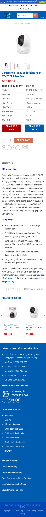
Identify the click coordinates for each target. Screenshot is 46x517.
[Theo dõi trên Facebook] (4, 400)
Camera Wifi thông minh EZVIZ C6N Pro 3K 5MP (34, 327)
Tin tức (35, 5)
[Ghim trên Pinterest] (23, 147)
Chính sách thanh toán (14, 433)
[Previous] (6, 44)
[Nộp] (35, 15)
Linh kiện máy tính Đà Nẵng (14, 484)
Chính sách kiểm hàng (14, 446)
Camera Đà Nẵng (9, 466)
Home (16, 23)
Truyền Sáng (8, 281)
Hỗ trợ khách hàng (31, 505)
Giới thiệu (14, 5)
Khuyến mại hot (25, 9)
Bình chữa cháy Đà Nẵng (12, 490)
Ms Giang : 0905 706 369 (16, 371)
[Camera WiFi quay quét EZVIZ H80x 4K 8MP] (12, 312)
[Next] (40, 44)
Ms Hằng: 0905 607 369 (15, 375)
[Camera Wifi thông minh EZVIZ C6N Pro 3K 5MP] (34, 312)
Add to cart (24, 140)
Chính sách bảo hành (14, 429)
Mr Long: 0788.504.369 (15, 380)
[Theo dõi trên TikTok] (9, 400)
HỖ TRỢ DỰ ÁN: (19, 391)
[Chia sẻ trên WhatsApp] (4, 147)
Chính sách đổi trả (13, 438)
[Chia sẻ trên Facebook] (9, 147)
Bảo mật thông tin (12, 424)
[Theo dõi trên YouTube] (18, 400)
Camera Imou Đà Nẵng (12, 472)
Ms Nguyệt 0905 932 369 (16, 362)
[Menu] (42, 15)
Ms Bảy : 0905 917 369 (15, 366)
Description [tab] (7, 163)
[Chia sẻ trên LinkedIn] (27, 147)
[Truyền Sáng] (8, 15)
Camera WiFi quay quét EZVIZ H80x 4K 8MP (11, 327)
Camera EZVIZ (26, 23)
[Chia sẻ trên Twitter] (13, 147)
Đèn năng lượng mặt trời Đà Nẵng (17, 478)
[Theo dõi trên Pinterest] (13, 400)
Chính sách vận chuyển (15, 442)
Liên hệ (24, 5)
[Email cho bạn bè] (18, 147)
